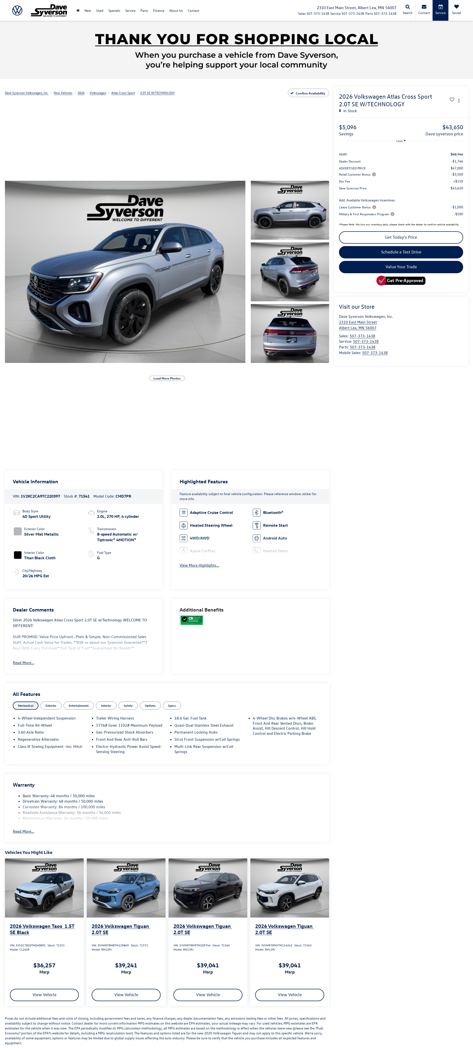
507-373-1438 (362, 335)
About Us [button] (176, 10)
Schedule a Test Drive (401, 251)
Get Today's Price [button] (401, 237)
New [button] (87, 10)
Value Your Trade (401, 266)
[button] (125, 272)
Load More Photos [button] (167, 378)
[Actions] (459, 100)
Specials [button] (114, 10)
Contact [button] (193, 10)
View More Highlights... (199, 565)
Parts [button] (144, 10)
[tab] (25, 706)
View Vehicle (44, 994)
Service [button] (130, 10)
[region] (401, 183)
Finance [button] (158, 10)
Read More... (23, 662)
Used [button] (99, 10)
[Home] (78, 10)
